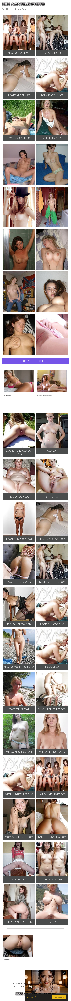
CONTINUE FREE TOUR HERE (35, 360)
